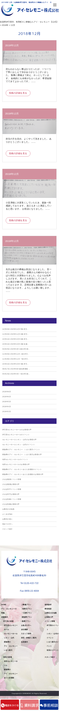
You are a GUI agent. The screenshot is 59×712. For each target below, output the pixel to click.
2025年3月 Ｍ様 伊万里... (16, 349)
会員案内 (24, 642)
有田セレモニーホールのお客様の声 (16, 464)
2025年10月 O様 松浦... (15, 344)
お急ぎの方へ (26, 625)
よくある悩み (7, 514)
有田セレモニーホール (11, 663)
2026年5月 (6, 402)
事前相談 (48, 609)
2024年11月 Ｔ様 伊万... (15, 359)
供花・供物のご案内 (29, 638)
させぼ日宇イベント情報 (11, 489)
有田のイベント (53, 650)
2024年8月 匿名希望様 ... (16, 369)
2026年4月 (6, 407)
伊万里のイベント (53, 627)
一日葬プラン (27, 613)
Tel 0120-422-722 (29, 583)
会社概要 (24, 629)
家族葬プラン (27, 617)
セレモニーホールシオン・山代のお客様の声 (19, 440)
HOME (3, 605)
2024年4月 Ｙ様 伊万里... (16, 374)
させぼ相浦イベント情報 (11, 479)
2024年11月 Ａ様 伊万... (15, 354)
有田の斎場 (7, 657)
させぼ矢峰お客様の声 (10, 504)
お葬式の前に (7, 519)
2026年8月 (6, 392)
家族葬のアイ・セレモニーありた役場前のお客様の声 (22, 474)
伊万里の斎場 (8, 621)
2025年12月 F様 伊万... (15, 329)
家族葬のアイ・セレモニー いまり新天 (11, 646)
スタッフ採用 (26, 634)
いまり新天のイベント (53, 644)
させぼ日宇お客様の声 (10, 494)
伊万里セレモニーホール (11, 627)
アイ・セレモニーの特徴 (9, 611)
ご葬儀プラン (26, 605)
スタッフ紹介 (7, 529)
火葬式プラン (27, 609)
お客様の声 (49, 617)
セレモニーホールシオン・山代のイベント (18, 445)
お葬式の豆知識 (8, 509)
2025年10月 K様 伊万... (15, 339)
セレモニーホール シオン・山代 (11, 636)
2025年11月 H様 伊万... (15, 334)
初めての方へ (7, 524)
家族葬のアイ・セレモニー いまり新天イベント (21, 449)
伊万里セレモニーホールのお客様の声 (16, 430)
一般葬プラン (25, 621)
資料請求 (48, 605)
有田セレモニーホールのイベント (15, 459)
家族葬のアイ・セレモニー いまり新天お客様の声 (22, 454)
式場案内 (4, 617)
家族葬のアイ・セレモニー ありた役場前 (11, 674)
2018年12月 (12, 45)
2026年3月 (6, 412)
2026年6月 (6, 397)
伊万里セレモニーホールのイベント (16, 435)
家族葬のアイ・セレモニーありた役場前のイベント (22, 469)
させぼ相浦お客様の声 (10, 484)
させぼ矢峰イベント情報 (11, 499)
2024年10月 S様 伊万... (15, 364)
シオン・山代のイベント (53, 636)
